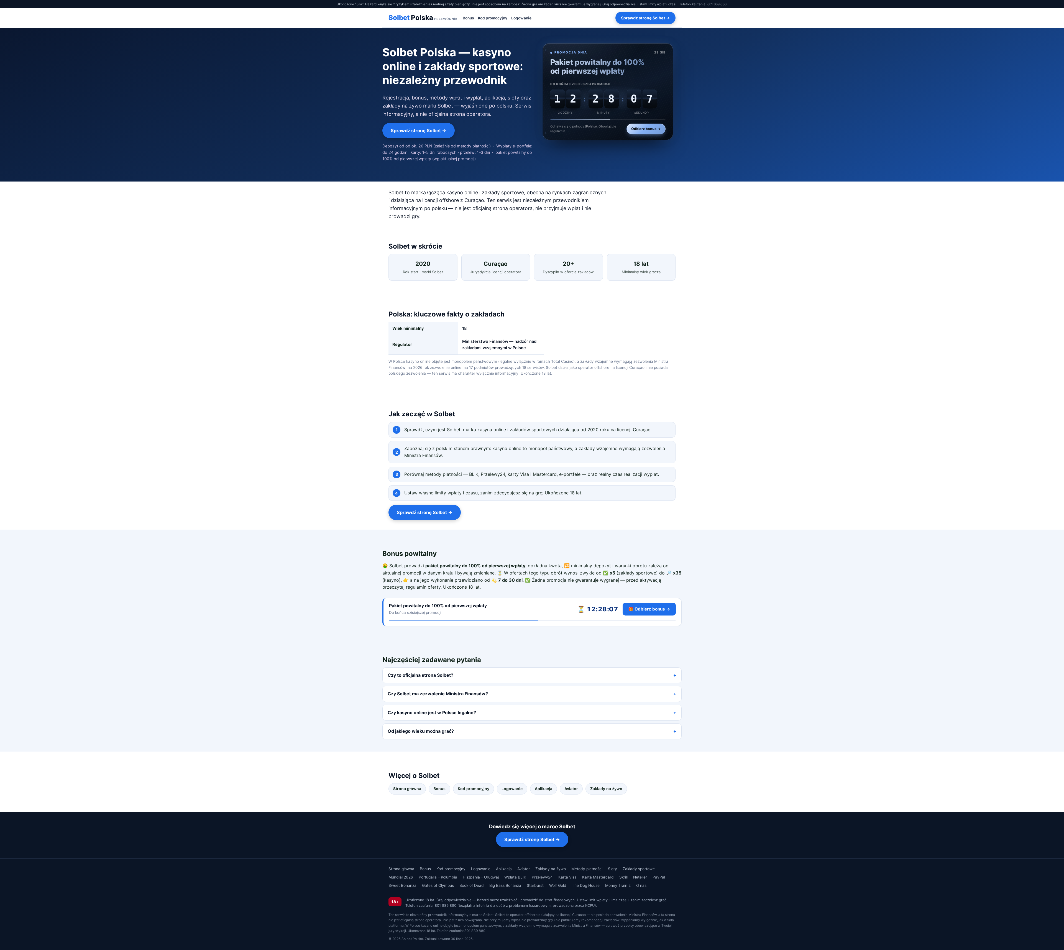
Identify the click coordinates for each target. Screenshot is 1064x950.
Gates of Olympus (438, 885)
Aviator (571, 788)
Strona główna (407, 788)
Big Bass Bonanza (505, 885)
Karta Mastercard (598, 877)
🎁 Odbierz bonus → (649, 609)
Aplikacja (543, 788)
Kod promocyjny (492, 18)
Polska (423, 18)
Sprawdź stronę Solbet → (645, 18)
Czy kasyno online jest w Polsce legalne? (432, 712)
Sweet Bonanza (402, 885)
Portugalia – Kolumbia (438, 877)
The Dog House (586, 885)
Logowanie (521, 18)
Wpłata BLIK (515, 877)
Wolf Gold (557, 885)
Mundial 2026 (400, 877)
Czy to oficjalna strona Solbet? (420, 675)
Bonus (468, 18)
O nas (641, 885)
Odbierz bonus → (646, 129)
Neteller (640, 877)
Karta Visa (567, 877)
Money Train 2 (618, 885)
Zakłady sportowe (639, 869)
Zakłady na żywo (606, 788)
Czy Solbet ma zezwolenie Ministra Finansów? (438, 693)
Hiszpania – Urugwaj (481, 877)
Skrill (623, 877)
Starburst (535, 885)
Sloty (612, 869)
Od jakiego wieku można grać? (421, 731)
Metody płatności (586, 869)
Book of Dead (471, 885)
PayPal (659, 877)
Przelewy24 (542, 877)
